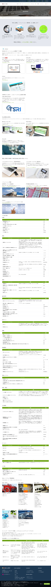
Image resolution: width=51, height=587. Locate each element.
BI (35, 3)
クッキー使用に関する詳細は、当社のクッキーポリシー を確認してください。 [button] (12, 585)
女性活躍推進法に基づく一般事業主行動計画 (20, 577)
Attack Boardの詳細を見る (29, 125)
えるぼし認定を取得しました (7, 574)
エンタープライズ (27, 3)
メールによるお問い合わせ (30, 570)
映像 (38, 3)
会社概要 (16, 570)
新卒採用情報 (40, 570)
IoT (20, 3)
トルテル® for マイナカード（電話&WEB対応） (8, 166)
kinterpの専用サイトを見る (6, 62)
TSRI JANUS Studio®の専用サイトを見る (8, 102)
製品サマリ (46, 3)
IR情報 (15, 574)
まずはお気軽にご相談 (27, 42)
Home (17, 3)
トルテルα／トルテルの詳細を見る (31, 167)
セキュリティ (42, 3)
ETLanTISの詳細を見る (5, 143)
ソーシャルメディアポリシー (30, 578)
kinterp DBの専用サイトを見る (30, 62)
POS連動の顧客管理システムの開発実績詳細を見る (33, 186)
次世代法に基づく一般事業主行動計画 (19, 578)
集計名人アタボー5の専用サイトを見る (7, 125)
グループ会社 (16, 573)
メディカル (32, 3)
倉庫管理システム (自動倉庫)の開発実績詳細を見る (9, 186)
